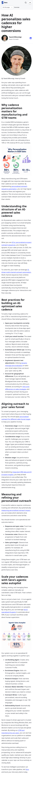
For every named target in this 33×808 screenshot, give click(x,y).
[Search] (25, 2)
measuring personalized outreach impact (15, 510)
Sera (27, 769)
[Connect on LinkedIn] (31, 38)
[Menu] (30, 2)
